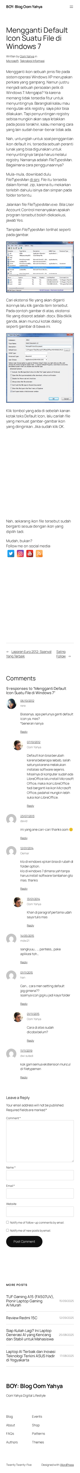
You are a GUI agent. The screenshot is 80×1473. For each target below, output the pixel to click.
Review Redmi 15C (21, 1318)
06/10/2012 (27, 701)
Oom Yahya (27, 56)
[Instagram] (20, 553)
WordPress (67, 1465)
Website (11, 1204)
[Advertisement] (40, 473)
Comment (13, 1118)
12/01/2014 (26, 848)
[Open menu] (71, 6)
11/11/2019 (26, 1051)
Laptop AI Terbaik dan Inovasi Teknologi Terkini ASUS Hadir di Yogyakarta (30, 1355)
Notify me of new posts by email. (30, 1230)
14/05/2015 (27, 936)
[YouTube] (29, 553)
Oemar (24, 853)
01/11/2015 (26, 972)
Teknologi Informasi (32, 61)
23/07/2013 (27, 816)
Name (10, 1167)
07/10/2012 (33, 742)
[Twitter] (11, 553)
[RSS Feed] (39, 553)
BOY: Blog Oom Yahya (24, 6)
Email (10, 1186)
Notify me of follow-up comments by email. (37, 1222)
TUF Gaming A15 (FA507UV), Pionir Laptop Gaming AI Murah (30, 1301)
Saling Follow (61, 654)
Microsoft (12, 61)
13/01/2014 (33, 899)
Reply (23, 732)
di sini (34, 179)
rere (23, 706)
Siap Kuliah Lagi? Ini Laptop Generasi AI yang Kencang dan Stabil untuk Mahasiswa (29, 1334)
